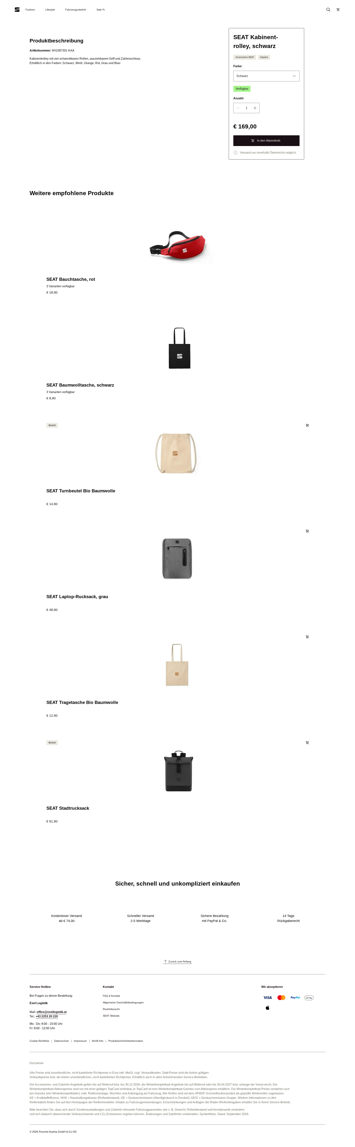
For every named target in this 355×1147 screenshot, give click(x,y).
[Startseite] (17, 9)
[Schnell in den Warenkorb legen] (307, 425)
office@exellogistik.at (52, 1012)
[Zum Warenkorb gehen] (338, 9)
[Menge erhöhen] (255, 108)
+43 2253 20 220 (47, 1016)
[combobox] (266, 76)
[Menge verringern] (238, 108)
